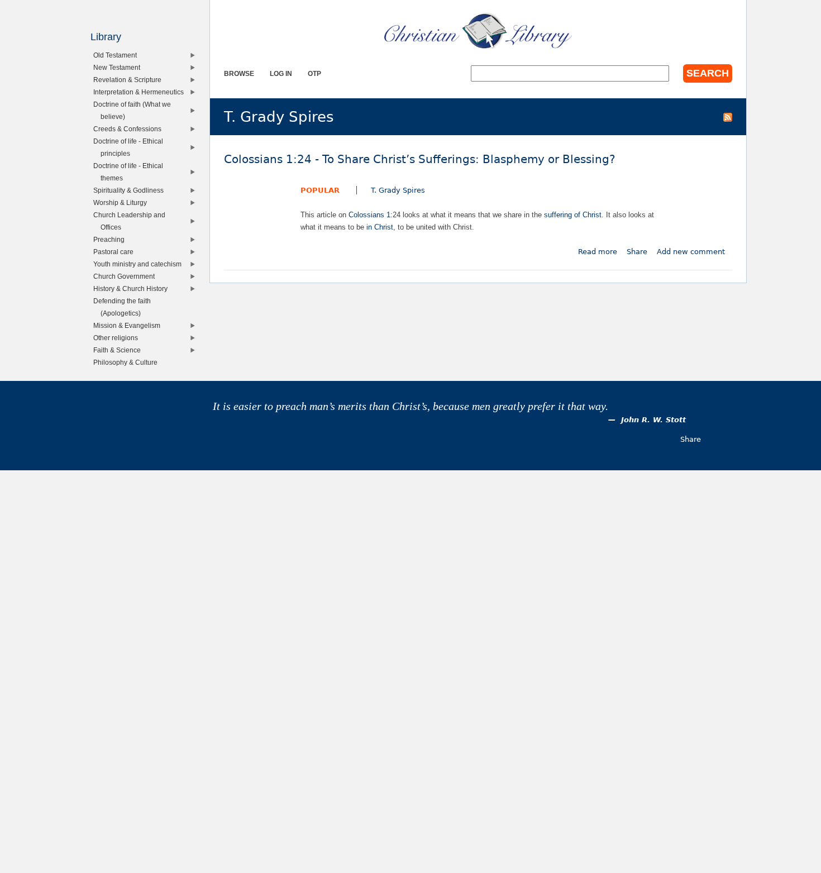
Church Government (126, 276)
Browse (239, 73)
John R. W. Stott (653, 420)
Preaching (111, 239)
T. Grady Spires (398, 190)
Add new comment (691, 251)
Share (637, 251)
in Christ (379, 227)
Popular (320, 190)
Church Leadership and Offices (132, 221)
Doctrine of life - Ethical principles (131, 147)
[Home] (478, 30)
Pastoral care (116, 251)
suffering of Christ (573, 215)
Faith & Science (119, 350)
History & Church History (133, 288)
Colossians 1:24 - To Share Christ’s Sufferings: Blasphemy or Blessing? (419, 159)
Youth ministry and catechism (140, 264)
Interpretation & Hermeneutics (141, 92)
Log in (281, 73)
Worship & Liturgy (122, 202)
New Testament (119, 67)
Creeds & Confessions (130, 128)
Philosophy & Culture (128, 362)
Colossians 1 (369, 215)
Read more (597, 251)
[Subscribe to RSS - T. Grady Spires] (727, 116)
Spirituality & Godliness (131, 190)
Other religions (118, 337)
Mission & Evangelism (129, 325)
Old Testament (117, 55)
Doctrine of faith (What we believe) (134, 110)
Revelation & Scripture (130, 79)
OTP (314, 73)
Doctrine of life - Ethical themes (131, 172)
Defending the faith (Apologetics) (124, 307)
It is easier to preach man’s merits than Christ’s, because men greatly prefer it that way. (410, 406)
